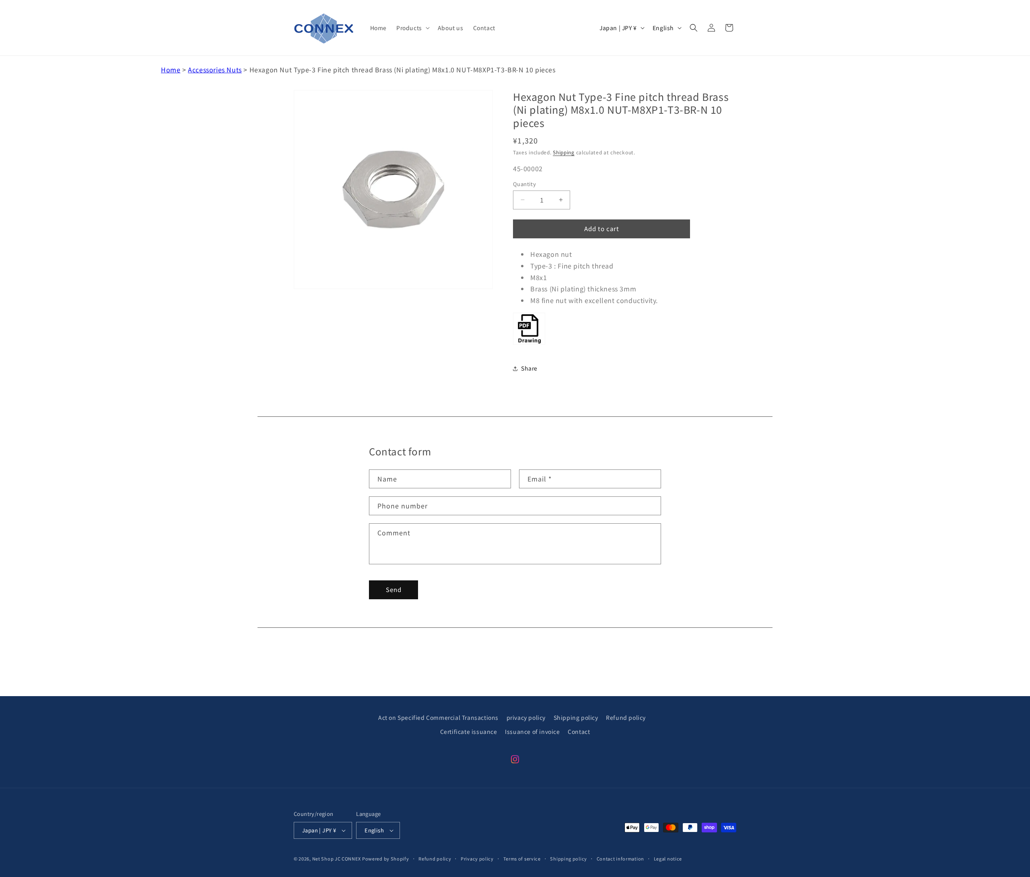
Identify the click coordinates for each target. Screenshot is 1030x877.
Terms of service (522, 858)
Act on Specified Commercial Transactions (438, 717)
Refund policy (626, 717)
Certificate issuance (468, 731)
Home (170, 69)
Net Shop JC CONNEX (336, 858)
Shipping (564, 152)
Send (394, 589)
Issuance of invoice (532, 731)
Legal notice (668, 858)
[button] (412, 27)
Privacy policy (477, 858)
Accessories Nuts (215, 69)
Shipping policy (576, 717)
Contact (579, 731)
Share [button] (529, 368)
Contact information (620, 858)
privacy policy (526, 717)
